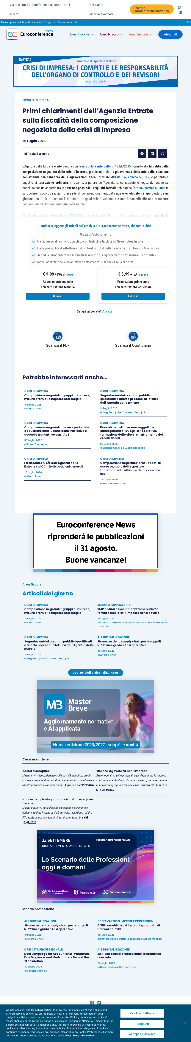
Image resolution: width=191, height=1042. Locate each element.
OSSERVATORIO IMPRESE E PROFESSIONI (125, 921)
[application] (91, 34)
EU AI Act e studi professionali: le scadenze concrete (129, 955)
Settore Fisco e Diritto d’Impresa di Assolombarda (131, 939)
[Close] (185, 1023)
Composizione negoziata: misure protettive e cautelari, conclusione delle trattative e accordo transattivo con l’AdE (56, 431)
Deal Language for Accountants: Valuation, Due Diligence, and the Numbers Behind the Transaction (57, 957)
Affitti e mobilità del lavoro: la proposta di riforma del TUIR (128, 927)
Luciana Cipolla (112, 448)
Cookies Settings (142, 1013)
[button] (152, 9)
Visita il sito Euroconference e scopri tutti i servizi (40, 9)
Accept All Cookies (142, 1034)
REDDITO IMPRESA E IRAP (114, 605)
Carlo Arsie (34, 408)
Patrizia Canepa (37, 971)
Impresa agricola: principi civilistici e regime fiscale (57, 801)
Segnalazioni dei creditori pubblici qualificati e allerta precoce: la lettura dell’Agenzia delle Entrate (129, 399)
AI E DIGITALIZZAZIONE (113, 637)
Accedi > (108, 311)
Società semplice (36, 771)
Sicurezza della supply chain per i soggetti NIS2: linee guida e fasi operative (129, 643)
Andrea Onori (108, 655)
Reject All (142, 1024)
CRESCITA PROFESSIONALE (43, 949)
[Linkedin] (180, 12)
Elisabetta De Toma (115, 483)
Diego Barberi (108, 967)
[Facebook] (179, 7)
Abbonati (57, 296)
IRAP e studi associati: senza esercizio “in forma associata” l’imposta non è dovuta (128, 611)
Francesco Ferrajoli (133, 412)
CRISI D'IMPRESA (35, 100)
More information (83, 1035)
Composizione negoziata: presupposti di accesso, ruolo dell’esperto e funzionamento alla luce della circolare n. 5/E (131, 468)
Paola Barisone (38, 154)
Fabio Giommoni (37, 444)
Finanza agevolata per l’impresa (122, 771)
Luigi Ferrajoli (111, 412)
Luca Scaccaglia (135, 448)
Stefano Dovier (128, 967)
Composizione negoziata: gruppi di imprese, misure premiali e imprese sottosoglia (57, 397)
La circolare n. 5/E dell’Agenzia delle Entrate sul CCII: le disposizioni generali (53, 465)
